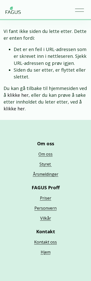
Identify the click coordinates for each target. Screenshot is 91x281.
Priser (45, 198)
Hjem (46, 252)
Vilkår (45, 218)
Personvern (45, 208)
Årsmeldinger (45, 174)
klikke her (18, 95)
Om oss (45, 154)
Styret (45, 164)
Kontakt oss (45, 242)
